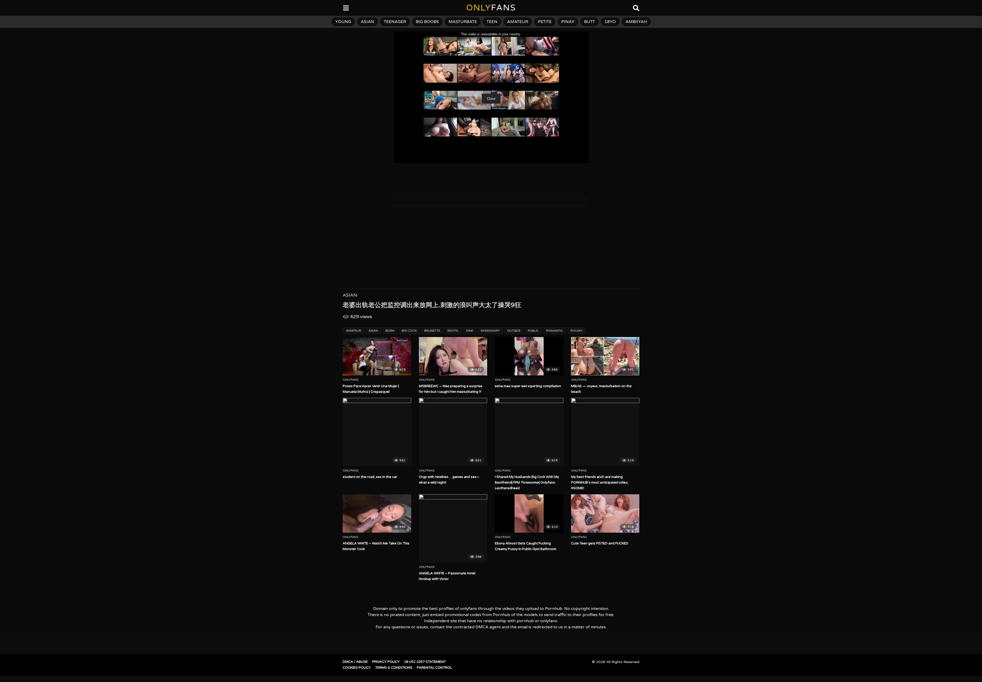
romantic (554, 330)
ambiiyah (636, 21)
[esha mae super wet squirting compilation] (529, 356)
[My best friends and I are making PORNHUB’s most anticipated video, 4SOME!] (605, 432)
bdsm (389, 330)
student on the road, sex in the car (370, 477)
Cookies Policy (357, 668)
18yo (610, 21)
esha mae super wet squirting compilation (528, 386)
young (343, 21)
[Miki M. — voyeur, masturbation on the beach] (605, 356)
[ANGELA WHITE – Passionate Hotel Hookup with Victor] (453, 528)
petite (545, 21)
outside (513, 330)
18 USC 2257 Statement (425, 662)
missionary (490, 330)
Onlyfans (351, 380)
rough (576, 330)
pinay (567, 21)
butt (589, 21)
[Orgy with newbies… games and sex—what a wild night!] (453, 432)
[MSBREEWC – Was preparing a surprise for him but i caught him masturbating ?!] (453, 356)
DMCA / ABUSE (355, 662)
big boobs (427, 21)
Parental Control (434, 668)
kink (469, 330)
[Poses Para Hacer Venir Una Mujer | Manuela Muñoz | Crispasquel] (377, 356)
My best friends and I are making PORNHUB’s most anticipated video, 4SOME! (599, 482)
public (533, 330)
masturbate (463, 21)
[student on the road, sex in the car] (377, 432)
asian (367, 21)
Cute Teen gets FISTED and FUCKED (599, 543)
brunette (432, 330)
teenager (395, 21)
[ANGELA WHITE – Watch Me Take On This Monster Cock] (377, 513)
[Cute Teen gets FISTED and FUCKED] (605, 513)
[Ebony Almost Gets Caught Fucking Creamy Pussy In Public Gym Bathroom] (529, 513)
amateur (517, 21)
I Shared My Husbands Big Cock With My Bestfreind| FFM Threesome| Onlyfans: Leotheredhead (527, 482)
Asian (350, 295)
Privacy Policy (386, 662)
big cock (409, 330)
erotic (453, 330)
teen (492, 21)
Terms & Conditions (393, 668)
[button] (8, 7)
